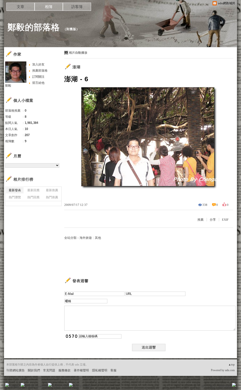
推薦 (200, 219)
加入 (213, 386)
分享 (213, 219)
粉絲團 (14, 386)
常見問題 (49, 370)
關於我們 (34, 370)
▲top (231, 364)
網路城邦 (224, 386)
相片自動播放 (78, 52)
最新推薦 (52, 190)
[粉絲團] (7, 385)
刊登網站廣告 (15, 370)
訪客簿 (77, 7)
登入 (204, 386)
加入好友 (38, 64)
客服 (113, 370)
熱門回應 (33, 197)
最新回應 (33, 190)
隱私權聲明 (99, 370)
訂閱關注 (38, 76)
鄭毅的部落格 (34, 27)
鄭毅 (8, 85)
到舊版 (71, 29)
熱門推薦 (52, 197)
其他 (98, 238)
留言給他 (38, 83)
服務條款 (64, 370)
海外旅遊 (86, 238)
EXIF (225, 219)
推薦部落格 (40, 70)
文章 (20, 7)
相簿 (48, 7)
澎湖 (76, 67)
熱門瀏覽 (15, 197)
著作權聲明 (81, 370)
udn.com (230, 370)
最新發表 (15, 190)
